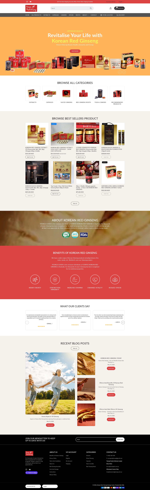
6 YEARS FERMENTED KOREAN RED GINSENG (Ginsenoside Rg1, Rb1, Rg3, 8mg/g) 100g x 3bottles (86, 149)
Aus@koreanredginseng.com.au (114, 472)
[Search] (91, 8)
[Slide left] (27, 322)
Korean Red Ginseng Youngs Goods (106, 485)
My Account (69, 461)
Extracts (32, 102)
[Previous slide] (120, 72)
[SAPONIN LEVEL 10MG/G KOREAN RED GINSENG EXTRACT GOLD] (113, 172)
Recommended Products (117, 103)
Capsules (49, 102)
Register (68, 458)
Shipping (68, 463)
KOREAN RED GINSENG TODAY (111, 358)
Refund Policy (53, 474)
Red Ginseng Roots (83, 102)
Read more (50, 425)
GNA (123, 485)
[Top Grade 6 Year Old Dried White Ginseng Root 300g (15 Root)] (62, 172)
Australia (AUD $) (31, 486)
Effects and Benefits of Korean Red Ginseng (111, 383)
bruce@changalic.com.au (112, 466)
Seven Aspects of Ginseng (50, 416)
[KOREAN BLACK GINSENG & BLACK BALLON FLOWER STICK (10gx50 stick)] (113, 134)
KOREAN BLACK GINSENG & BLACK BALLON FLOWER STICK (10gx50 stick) (111, 149)
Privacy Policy (53, 458)
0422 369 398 (111, 455)
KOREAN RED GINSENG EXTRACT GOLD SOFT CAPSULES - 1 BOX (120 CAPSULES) (62, 149)
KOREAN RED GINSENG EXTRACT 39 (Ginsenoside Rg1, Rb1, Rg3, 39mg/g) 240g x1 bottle (36, 149)
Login (67, 455)
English (45, 486)
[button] (119, 8)
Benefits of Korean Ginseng (56, 455)
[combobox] (72, 8)
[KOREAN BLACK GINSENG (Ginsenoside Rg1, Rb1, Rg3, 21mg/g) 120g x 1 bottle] (37, 172)
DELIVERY (122, 15)
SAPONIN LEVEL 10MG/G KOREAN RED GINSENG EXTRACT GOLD (112, 187)
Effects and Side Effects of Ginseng (111, 409)
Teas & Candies (100, 102)
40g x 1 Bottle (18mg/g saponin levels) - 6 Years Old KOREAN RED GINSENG (87, 187)
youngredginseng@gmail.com (115, 458)
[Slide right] (123, 322)
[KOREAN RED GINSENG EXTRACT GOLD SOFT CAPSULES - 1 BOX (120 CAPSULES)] (62, 134)
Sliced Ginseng (66, 102)
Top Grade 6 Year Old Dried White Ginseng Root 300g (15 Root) (61, 187)
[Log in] (110, 8)
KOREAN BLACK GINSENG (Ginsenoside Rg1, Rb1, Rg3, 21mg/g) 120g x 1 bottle (36, 187)
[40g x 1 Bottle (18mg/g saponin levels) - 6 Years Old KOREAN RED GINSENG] (87, 172)
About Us (52, 463)
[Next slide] (124, 72)
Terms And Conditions (55, 461)
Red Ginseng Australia (55, 466)
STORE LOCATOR (107, 15)
